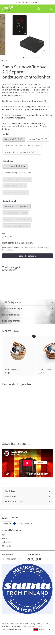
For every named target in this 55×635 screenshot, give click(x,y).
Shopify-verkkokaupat (11, 629)
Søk (3, 535)
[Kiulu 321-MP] (19, 356)
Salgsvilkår (6, 542)
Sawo (15, 331)
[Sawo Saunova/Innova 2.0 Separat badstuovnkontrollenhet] (27, 281)
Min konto (6, 546)
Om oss (5, 538)
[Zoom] (44, 51)
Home (4, 60)
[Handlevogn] (45, 9)
